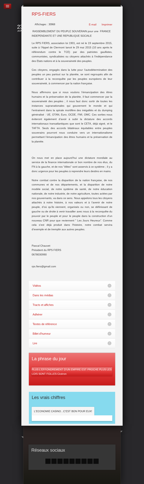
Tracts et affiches (43, 304)
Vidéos (37, 285)
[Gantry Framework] (72, 477)
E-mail (92, 24)
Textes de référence (45, 324)
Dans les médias (43, 295)
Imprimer (106, 24)
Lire (35, 343)
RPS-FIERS (44, 14)
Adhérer (37, 314)
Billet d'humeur (42, 333)
